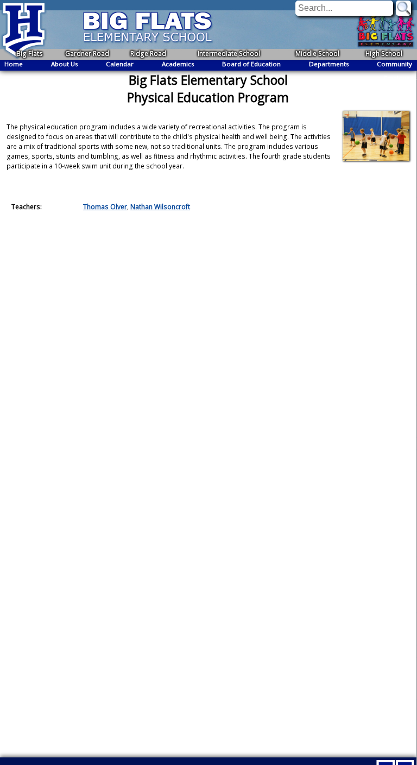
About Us (64, 64)
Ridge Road (148, 53)
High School (383, 53)
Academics (178, 64)
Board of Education (251, 64)
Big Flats (29, 53)
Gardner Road (87, 53)
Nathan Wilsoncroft (160, 206)
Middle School (317, 53)
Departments (329, 64)
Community (394, 64)
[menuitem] (13, 64)
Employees (400, 78)
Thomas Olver (105, 206)
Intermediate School (229, 53)
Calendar (120, 64)
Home (13, 64)
